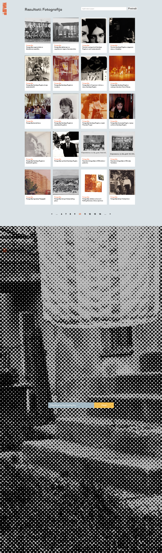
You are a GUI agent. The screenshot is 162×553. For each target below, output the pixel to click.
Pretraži (132, 8)
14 (100, 214)
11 (85, 214)
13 (95, 214)
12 (90, 214)
